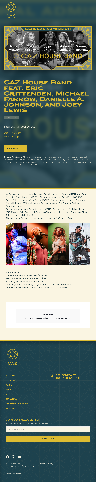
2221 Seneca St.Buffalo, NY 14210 (68, 376)
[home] (11, 10)
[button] (89, 10)
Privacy (50, 464)
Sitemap (41, 464)
